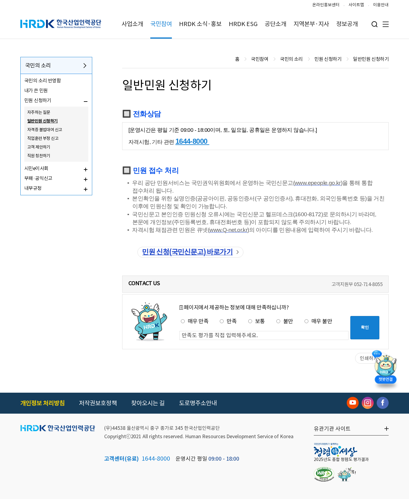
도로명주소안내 (198, 403)
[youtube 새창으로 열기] (353, 403)
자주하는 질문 (38, 112)
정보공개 (347, 24)
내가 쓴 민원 (36, 90)
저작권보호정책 (98, 403)
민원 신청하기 (37, 100)
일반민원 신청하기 (42, 121)
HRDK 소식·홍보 (200, 24)
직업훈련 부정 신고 (42, 138)
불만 (288, 321)
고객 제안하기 (38, 147)
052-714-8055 (368, 284)
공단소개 (275, 24)
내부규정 (33, 188)
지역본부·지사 (311, 24)
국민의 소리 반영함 (42, 81)
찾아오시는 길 (148, 403)
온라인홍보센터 (326, 4)
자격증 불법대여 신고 (44, 129)
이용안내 (381, 4)
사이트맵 (356, 4)
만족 (232, 321)
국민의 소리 (38, 65)
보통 (260, 321)
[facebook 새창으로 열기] (383, 403)
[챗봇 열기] (385, 368)
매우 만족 (198, 321)
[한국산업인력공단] (57, 428)
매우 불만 (321, 321)
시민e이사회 (36, 168)
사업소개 (132, 24)
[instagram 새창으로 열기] (368, 403)
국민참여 (161, 24)
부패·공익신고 (38, 178)
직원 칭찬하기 (38, 155)
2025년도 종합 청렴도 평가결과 (341, 459)
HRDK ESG (243, 24)
